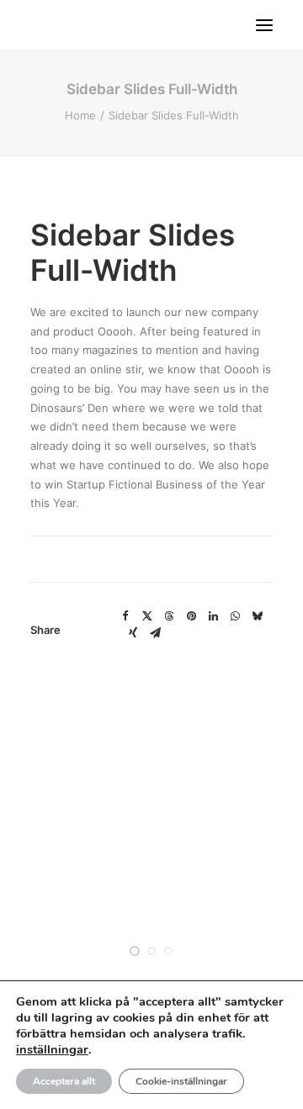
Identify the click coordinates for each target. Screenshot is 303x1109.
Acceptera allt (64, 1081)
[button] (264, 25)
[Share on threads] (169, 616)
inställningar (52, 1049)
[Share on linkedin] (213, 616)
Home (80, 115)
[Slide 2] (151, 951)
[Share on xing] (133, 633)
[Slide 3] (168, 951)
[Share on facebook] (125, 616)
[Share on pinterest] (191, 616)
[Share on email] (155, 633)
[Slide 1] (134, 951)
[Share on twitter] (147, 616)
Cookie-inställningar (181, 1081)
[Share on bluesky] (257, 616)
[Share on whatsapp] (235, 616)
